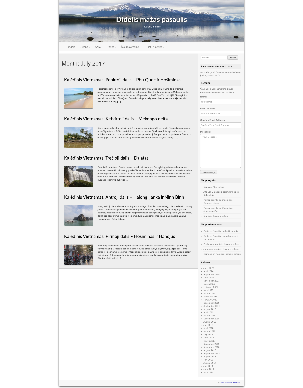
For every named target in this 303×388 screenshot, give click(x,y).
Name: (203, 96)
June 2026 (208, 268)
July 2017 (208, 334)
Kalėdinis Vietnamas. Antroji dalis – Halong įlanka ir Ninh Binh (124, 197)
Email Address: (208, 108)
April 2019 (208, 312)
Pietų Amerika (154, 47)
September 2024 (211, 274)
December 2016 (211, 344)
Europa (84, 47)
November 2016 (211, 347)
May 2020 (208, 290)
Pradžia (70, 47)
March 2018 (209, 331)
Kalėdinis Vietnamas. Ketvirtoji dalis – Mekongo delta (116, 119)
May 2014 (208, 372)
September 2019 (211, 306)
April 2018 (208, 328)
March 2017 (209, 341)
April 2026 (208, 271)
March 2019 (209, 315)
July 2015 (208, 359)
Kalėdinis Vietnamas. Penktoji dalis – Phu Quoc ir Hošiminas (122, 80)
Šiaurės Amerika (130, 47)
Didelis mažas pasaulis (151, 19)
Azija (98, 47)
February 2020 (210, 296)
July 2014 (208, 366)
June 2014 (208, 369)
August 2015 (209, 356)
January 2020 (210, 299)
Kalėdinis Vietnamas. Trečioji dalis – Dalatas (106, 158)
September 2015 (211, 353)
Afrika (111, 47)
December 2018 (211, 318)
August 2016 (209, 350)
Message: (205, 131)
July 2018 (208, 325)
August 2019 (209, 309)
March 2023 (209, 284)
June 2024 (208, 277)
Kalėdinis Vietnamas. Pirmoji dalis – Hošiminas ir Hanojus (119, 236)
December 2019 (211, 303)
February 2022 (210, 287)
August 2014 (209, 363)
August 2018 (209, 322)
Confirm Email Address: (213, 120)
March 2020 (209, 293)
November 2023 (211, 280)
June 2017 (208, 337)
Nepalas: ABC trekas (213, 187)
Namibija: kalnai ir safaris (215, 216)
